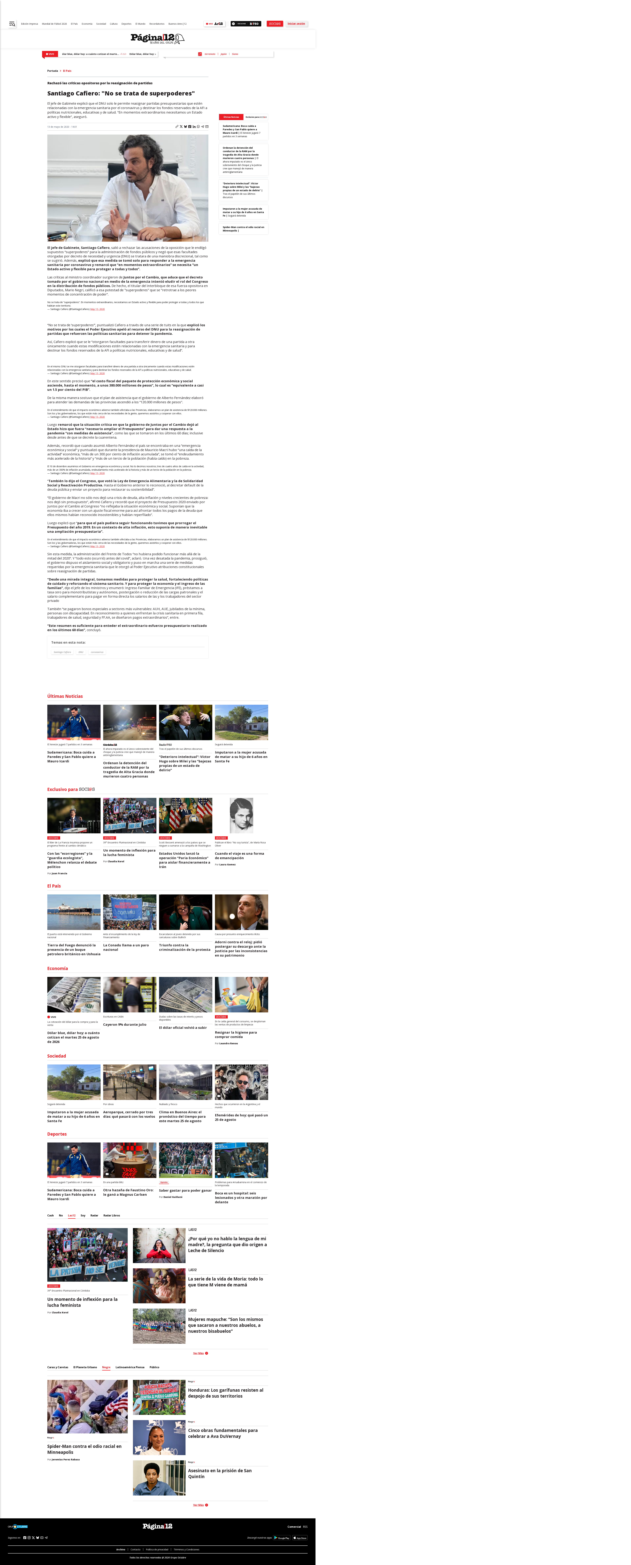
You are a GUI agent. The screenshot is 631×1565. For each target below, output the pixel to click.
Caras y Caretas (57, 1367)
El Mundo (140, 23)
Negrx (106, 1367)
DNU (81, 652)
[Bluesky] (37, 1537)
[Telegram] (46, 1537)
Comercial (294, 1527)
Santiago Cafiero (62, 652)
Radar (94, 1215)
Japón (224, 54)
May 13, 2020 (97, 309)
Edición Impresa (29, 23)
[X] (33, 1537)
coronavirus (97, 652)
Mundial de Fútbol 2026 (54, 23)
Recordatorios (156, 23)
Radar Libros (112, 1215)
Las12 (71, 1215)
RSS (305, 1527)
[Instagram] (29, 1537)
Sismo (235, 54)
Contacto (135, 1549)
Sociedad (101, 23)
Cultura (113, 23)
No (61, 1215)
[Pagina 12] (158, 39)
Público (154, 1367)
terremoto (210, 54)
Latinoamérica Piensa (130, 1367)
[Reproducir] (233, 23)
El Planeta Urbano (85, 1367)
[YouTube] (41, 1537)
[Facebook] (24, 1537)
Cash (50, 1215)
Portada (52, 71)
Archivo (120, 1549)
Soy (83, 1215)
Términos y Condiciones (186, 1549)
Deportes (126, 23)
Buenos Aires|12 (177, 23)
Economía (87, 23)
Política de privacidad (157, 1549)
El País (74, 23)
